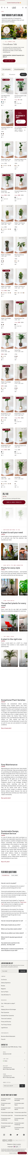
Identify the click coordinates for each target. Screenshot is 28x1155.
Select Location (17, 1144)
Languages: (10, 1146)
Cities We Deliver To (6, 994)
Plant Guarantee (5, 1012)
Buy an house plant (6, 728)
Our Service (4, 979)
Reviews (3, 985)
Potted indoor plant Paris (21, 1115)
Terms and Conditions (6, 1018)
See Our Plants (4, 991)
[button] (14, 883)
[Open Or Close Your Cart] (26, 8)
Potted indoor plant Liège (7, 1112)
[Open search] (4, 8)
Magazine (3, 988)
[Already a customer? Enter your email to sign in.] (23, 8)
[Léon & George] (14, 7)
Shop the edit (9, 60)
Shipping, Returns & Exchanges (8, 1009)
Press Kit (3, 1039)
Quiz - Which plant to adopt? (8, 1003)
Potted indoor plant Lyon (7, 1123)
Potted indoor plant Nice (20, 1112)
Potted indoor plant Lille (7, 1115)
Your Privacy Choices (6, 1024)
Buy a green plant (6, 798)
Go (22, 1085)
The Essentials (5, 875)
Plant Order (14, 875)
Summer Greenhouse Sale (13, 2)
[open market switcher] (8, 8)
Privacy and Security (6, 1021)
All (3, 11)
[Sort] (2, 74)
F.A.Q (2, 1006)
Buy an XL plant (5, 861)
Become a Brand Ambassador (8, 1036)
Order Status (6, 1082)
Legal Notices (4, 1027)
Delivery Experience (5, 982)
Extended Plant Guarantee (7, 1015)
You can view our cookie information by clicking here (15, 1151)
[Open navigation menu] (1, 7)
